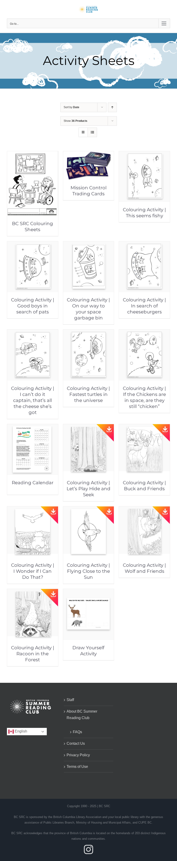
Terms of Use (77, 767)
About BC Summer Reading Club (82, 714)
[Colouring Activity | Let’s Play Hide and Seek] (88, 427)
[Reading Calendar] (32, 427)
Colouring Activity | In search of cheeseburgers (144, 306)
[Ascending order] (112, 107)
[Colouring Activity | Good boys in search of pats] (32, 244)
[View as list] (92, 132)
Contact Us (76, 743)
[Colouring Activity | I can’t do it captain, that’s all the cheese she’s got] (32, 333)
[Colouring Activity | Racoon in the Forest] (32, 592)
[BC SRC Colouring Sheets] (32, 154)
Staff (70, 700)
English (20, 731)
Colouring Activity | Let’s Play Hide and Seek (88, 488)
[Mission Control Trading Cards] (88, 154)
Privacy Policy (78, 755)
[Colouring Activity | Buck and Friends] (144, 427)
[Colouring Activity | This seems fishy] (144, 154)
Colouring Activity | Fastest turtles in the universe (88, 394)
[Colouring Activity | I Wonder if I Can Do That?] (32, 510)
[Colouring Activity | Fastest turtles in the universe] (88, 333)
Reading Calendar (32, 482)
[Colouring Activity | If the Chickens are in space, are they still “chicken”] (144, 333)
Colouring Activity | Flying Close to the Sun (88, 571)
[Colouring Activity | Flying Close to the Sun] (88, 510)
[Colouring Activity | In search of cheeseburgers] (144, 244)
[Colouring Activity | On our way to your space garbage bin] (88, 244)
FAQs (77, 732)
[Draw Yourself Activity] (88, 592)
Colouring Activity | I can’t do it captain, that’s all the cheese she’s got (32, 400)
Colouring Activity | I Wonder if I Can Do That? (32, 571)
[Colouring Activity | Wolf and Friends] (144, 510)
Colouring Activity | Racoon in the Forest (32, 653)
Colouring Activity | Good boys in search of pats (32, 306)
